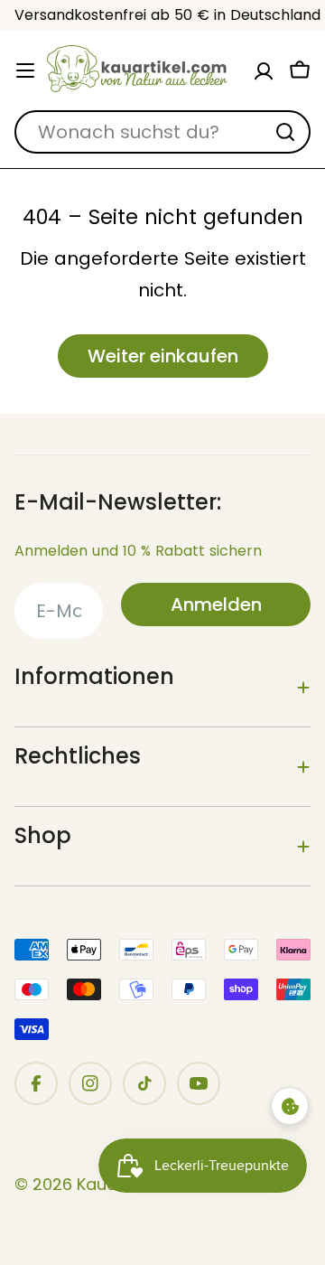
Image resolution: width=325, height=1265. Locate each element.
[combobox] (162, 132)
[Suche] (285, 132)
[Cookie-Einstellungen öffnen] (290, 1106)
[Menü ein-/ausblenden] (25, 70)
